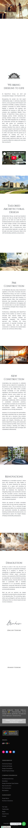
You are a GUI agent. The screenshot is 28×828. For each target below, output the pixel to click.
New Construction (6, 785)
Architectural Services (7, 778)
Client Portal (5, 814)
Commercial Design (7, 766)
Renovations (5, 790)
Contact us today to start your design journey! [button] (14, 721)
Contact (4, 816)
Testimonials (5, 809)
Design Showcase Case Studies (10, 783)
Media (3, 811)
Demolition (5, 781)
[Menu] (25, 4)
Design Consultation (7, 768)
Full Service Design (7, 763)
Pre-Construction (6, 788)
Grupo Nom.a (5, 798)
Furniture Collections (7, 800)
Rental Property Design (8, 770)
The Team (4, 807)
